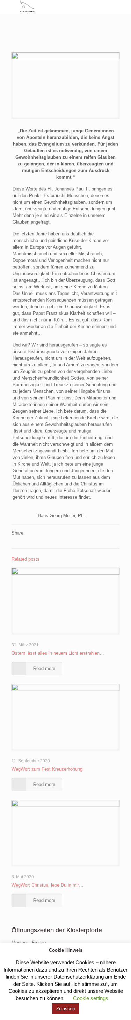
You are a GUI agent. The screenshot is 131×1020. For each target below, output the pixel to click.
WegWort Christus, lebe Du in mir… (47, 885)
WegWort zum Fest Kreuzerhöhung (47, 769)
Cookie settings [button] (90, 998)
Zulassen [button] (65, 1008)
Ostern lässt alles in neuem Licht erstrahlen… (58, 653)
